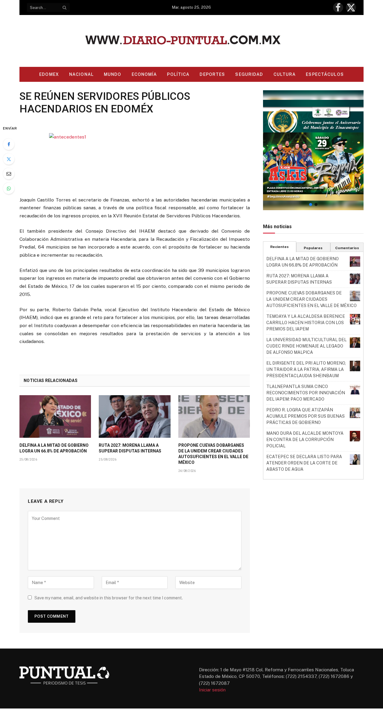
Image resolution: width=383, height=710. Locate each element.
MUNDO (112, 74)
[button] (313, 150)
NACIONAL (81, 74)
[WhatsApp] (8, 188)
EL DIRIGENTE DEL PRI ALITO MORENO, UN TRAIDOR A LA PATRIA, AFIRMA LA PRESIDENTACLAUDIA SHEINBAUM (306, 369)
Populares (313, 248)
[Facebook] (8, 144)
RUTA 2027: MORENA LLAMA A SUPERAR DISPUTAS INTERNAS (130, 448)
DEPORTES (212, 74)
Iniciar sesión (212, 689)
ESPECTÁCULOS (325, 74)
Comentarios (347, 248)
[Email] (8, 173)
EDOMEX (49, 74)
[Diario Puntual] (192, 41)
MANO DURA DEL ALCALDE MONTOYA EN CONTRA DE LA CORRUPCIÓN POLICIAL (305, 439)
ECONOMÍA (144, 74)
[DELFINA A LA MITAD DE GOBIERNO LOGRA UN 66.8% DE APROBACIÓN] (55, 416)
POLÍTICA (178, 74)
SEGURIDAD (249, 74)
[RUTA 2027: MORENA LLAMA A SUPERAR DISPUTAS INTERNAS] (134, 416)
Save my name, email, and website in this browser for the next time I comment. (108, 597)
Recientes (279, 247)
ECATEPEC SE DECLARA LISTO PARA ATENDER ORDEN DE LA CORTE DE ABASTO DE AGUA (304, 463)
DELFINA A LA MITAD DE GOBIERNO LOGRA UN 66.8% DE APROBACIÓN (54, 448)
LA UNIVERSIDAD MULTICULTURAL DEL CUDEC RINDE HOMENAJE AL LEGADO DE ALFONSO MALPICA (306, 346)
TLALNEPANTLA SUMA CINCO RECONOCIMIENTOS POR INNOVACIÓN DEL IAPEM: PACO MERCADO (305, 392)
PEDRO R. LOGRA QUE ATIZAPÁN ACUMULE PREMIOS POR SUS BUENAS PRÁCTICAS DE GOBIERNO (305, 416)
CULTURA (284, 74)
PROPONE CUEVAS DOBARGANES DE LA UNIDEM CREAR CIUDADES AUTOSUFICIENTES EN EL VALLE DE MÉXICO (213, 454)
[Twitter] (8, 159)
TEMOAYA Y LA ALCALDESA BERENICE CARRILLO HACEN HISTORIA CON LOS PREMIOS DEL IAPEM (305, 322)
